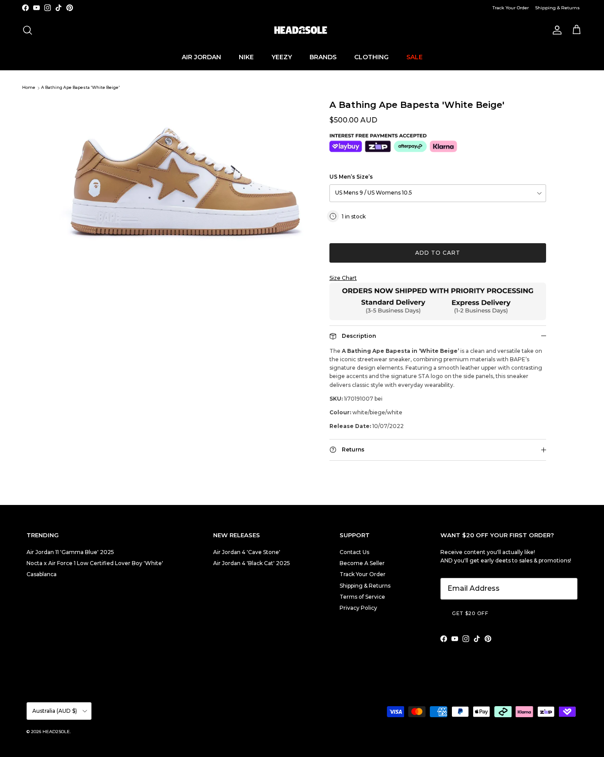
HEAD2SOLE (56, 731)
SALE (414, 57)
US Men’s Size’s (351, 176)
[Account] (555, 30)
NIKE (246, 57)
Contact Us (354, 552)
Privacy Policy (358, 607)
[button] (437, 278)
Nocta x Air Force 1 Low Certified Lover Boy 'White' (95, 563)
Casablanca (42, 574)
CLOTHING (371, 57)
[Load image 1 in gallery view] (184, 183)
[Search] (27, 30)
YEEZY (281, 57)
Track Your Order (511, 8)
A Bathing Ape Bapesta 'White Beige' (80, 87)
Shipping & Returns (557, 8)
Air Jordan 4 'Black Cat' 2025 (251, 563)
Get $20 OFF (470, 613)
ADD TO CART (437, 252)
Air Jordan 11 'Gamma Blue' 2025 (70, 552)
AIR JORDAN (201, 57)
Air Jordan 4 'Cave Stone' (246, 552)
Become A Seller (362, 563)
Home (28, 87)
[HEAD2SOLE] (302, 30)
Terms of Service (362, 596)
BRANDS (323, 57)
